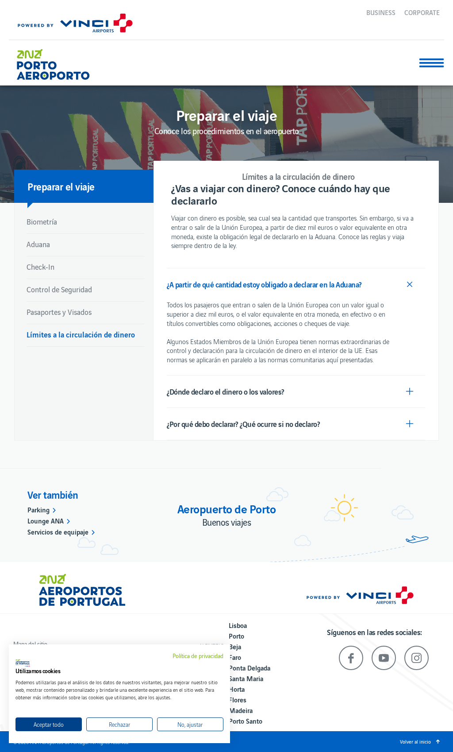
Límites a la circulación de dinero (81, 334)
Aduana (38, 244)
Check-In (40, 266)
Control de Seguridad (59, 289)
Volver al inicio (415, 741)
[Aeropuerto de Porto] (59, 61)
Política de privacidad (198, 656)
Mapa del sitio (30, 644)
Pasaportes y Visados (59, 311)
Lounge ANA (45, 520)
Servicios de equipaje (57, 531)
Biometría (42, 221)
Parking (38, 509)
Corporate (422, 12)
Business (380, 12)
